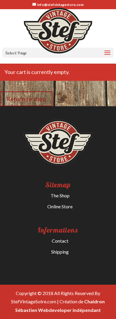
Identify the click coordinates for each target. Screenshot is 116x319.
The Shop (60, 195)
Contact (60, 241)
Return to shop (26, 98)
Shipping (60, 251)
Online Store (60, 206)
